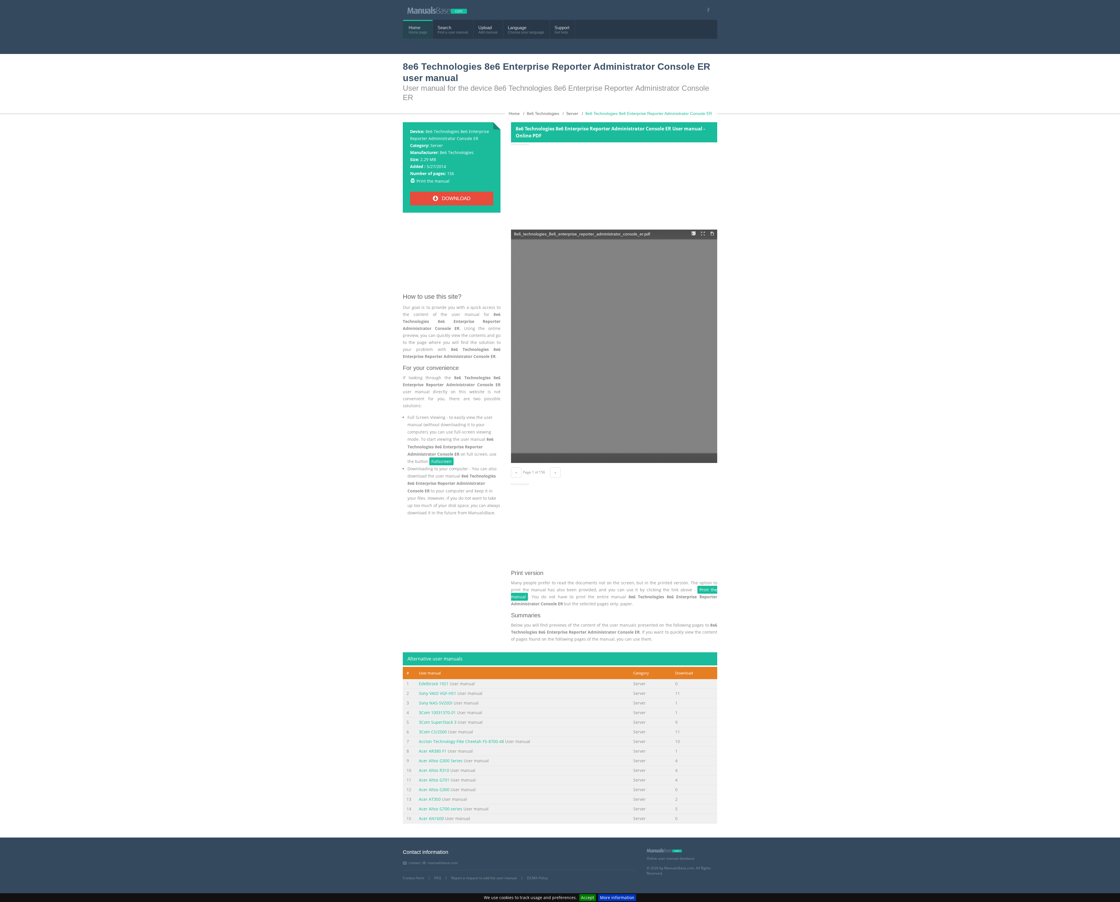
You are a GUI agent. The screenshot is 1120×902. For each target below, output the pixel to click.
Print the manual (432, 181)
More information (617, 897)
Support (561, 27)
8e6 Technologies (457, 152)
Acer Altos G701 (434, 780)
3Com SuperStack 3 (437, 722)
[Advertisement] (452, 254)
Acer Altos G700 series (440, 809)
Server (436, 145)
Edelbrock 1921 (434, 683)
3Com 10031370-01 (437, 712)
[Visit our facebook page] (706, 10)
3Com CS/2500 (433, 732)
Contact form (413, 877)
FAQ (437, 877)
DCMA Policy (537, 877)
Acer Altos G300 (434, 789)
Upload (485, 27)
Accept (587, 897)
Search (444, 27)
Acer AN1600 (431, 818)
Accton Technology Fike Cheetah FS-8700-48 (461, 741)
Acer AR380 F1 (433, 751)
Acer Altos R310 (434, 770)
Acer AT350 (430, 799)
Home (414, 27)
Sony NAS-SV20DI (435, 703)
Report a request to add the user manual (484, 877)
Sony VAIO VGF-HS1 (437, 693)
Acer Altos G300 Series (441, 760)
